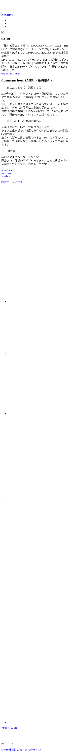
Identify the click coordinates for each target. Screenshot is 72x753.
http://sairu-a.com (10, 73)
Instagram (6, 170)
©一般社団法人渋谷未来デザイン (21, 749)
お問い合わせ (9, 728)
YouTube (6, 176)
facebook (6, 173)
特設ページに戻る (12, 182)
